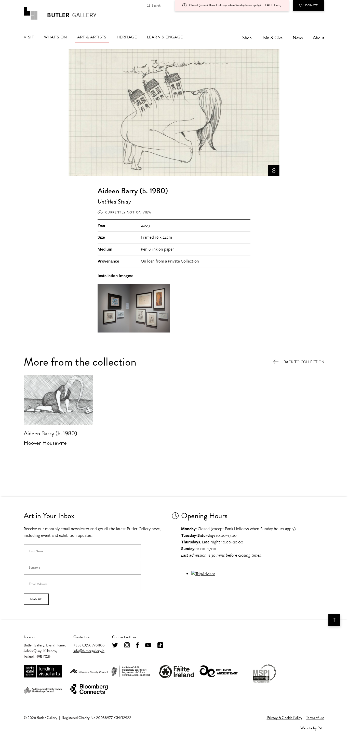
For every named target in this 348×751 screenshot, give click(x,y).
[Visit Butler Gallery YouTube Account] (148, 645)
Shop (247, 37)
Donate (311, 5)
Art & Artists (91, 37)
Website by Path (312, 728)
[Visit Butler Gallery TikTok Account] (160, 645)
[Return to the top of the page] (334, 620)
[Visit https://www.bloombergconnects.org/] (89, 689)
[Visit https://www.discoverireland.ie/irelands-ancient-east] (218, 671)
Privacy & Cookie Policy (284, 717)
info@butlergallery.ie (88, 651)
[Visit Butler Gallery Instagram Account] (127, 645)
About (318, 37)
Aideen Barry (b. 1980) (50, 433)
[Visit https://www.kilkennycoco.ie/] (89, 671)
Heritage (127, 37)
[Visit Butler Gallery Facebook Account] (137, 645)
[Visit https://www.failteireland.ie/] (176, 671)
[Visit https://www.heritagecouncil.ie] (43, 689)
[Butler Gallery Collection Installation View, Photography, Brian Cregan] (134, 331)
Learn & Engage (165, 37)
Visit (29, 37)
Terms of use (315, 717)
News (298, 37)
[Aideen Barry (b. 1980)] (58, 400)
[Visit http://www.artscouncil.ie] (43, 671)
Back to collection (304, 362)
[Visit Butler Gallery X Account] (115, 645)
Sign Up (36, 599)
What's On (55, 37)
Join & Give (272, 37)
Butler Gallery (66, 13)
